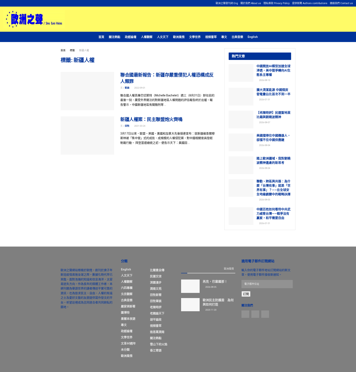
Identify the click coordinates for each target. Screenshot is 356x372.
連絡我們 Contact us (341, 3)
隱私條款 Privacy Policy (276, 3)
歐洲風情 (179, 37)
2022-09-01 (139, 88)
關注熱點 (114, 37)
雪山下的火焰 (158, 344)
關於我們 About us (250, 3)
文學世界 (195, 37)
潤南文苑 (156, 288)
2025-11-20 (210, 310)
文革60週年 (128, 343)
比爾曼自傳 (157, 270)
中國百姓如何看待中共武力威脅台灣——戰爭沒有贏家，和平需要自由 (273, 213)
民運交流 (156, 276)
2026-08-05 (264, 199)
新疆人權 (84, 50)
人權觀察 (146, 37)
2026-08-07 (264, 122)
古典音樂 (237, 37)
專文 (224, 37)
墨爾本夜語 (128, 318)
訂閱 (246, 294)
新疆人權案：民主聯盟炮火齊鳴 (151, 119)
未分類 (125, 349)
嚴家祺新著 (128, 306)
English (253, 37)
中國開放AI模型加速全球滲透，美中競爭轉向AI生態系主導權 (273, 70)
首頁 (101, 37)
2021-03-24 (139, 126)
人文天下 (163, 37)
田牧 (127, 126)
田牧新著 (156, 294)
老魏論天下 (157, 313)
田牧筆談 (156, 301)
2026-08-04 (264, 145)
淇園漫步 (156, 282)
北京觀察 (126, 294)
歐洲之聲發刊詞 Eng (227, 3)
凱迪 (127, 88)
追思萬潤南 (157, 331)
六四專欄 (126, 287)
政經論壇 (130, 37)
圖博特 (125, 312)
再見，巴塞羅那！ (215, 281)
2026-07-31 (264, 99)
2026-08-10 (264, 80)
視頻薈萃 (211, 37)
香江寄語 (156, 350)
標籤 (72, 50)
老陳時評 (156, 307)
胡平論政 (156, 319)
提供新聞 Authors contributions (309, 3)
